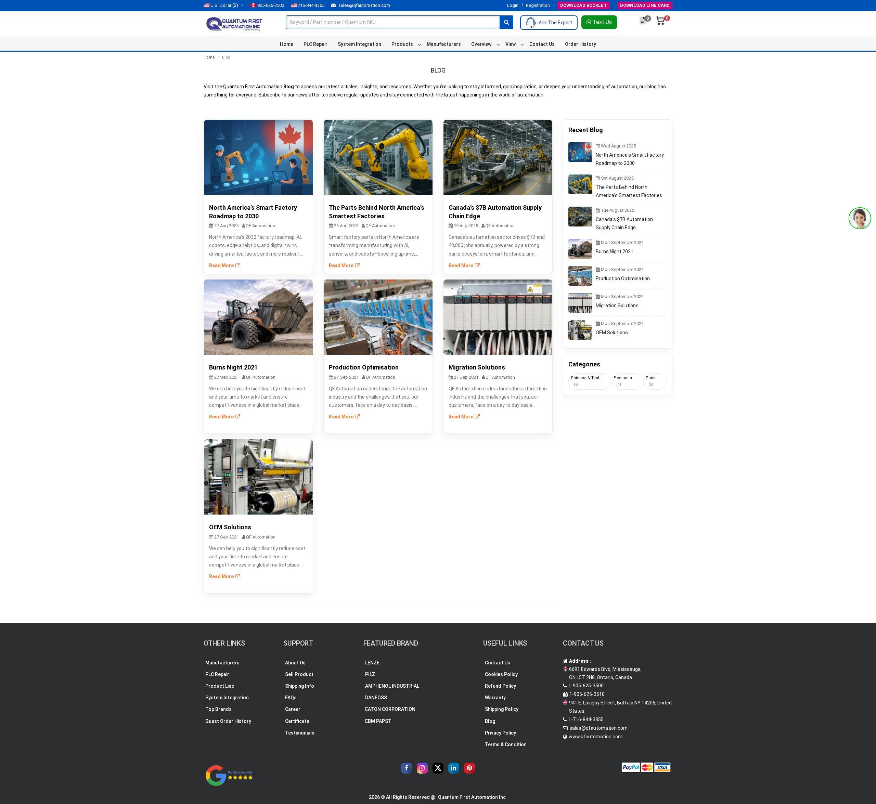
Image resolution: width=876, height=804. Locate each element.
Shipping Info (299, 686)
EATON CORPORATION (390, 709)
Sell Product (299, 674)
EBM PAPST (378, 721)
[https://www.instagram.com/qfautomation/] (422, 768)
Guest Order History (228, 721)
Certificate (297, 721)
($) (224, 5)
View (510, 44)
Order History (580, 44)
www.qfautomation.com (595, 736)
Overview (481, 44)
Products (402, 44)
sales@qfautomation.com (363, 5)
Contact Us (542, 44)
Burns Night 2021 (614, 251)
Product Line (219, 686)
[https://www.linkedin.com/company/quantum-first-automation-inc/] (453, 768)
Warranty (495, 697)
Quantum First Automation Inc (472, 797)
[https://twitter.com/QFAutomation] (438, 768)
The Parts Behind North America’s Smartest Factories (629, 191)
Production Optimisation (623, 278)
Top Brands (218, 709)
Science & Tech (586, 381)
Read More (222, 265)
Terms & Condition (506, 744)
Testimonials (299, 733)
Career (292, 709)
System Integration (359, 44)
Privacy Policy (500, 733)
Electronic (623, 381)
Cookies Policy (501, 674)
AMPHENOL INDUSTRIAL (392, 686)
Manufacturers (444, 44)
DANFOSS (376, 697)
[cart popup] (661, 24)
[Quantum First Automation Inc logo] (234, 23)
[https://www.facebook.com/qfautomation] (406, 768)
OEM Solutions (612, 332)
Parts (650, 381)
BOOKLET (583, 5)
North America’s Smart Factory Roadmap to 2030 (630, 159)
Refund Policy (500, 686)
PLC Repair (315, 44)
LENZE (372, 662)
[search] (506, 22)
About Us (295, 662)
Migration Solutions (617, 305)
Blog (490, 721)
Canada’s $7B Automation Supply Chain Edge (624, 223)
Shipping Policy (501, 709)
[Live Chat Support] (860, 218)
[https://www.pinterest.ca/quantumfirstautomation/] (469, 768)
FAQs (291, 697)
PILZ (370, 674)
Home (286, 44)
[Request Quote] (643, 24)
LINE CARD (645, 5)
